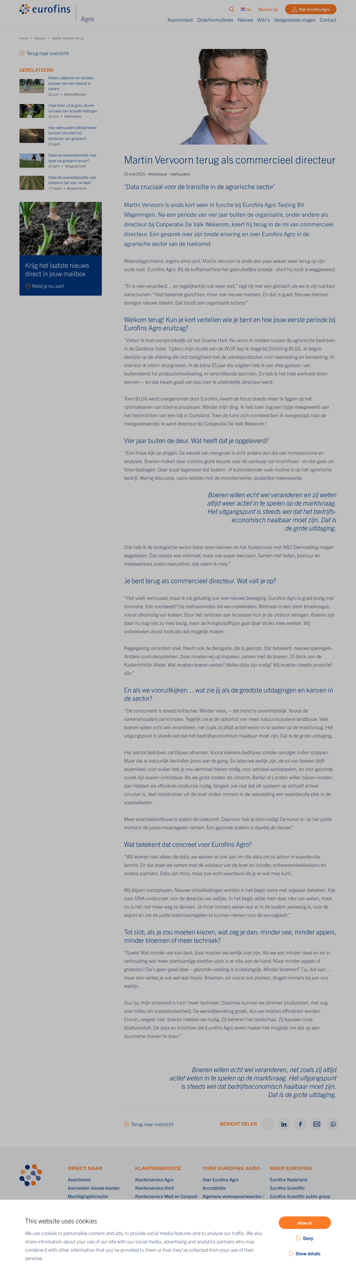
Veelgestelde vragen (295, 19)
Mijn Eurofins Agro (314, 9)
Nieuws (245, 19)
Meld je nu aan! (48, 286)
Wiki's (263, 19)
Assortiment (180, 19)
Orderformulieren (215, 19)
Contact (328, 19)
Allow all (305, 1222)
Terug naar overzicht (152, 1124)
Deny (308, 1238)
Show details (308, 1253)
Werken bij (268, 9)
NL (248, 9)
